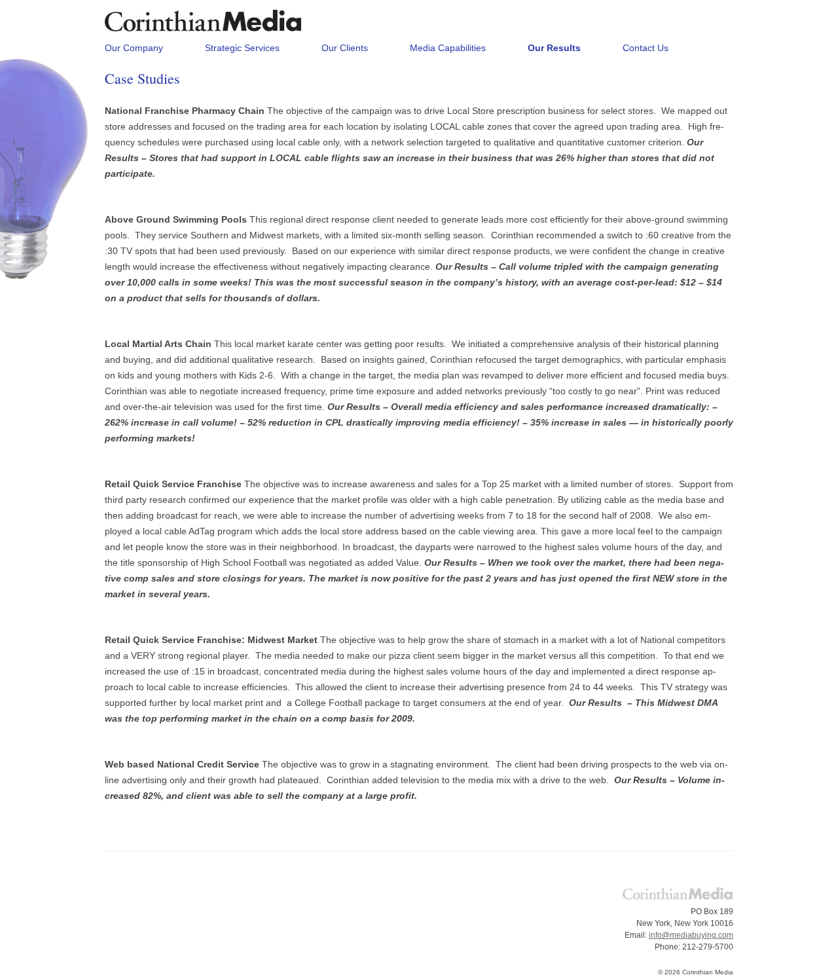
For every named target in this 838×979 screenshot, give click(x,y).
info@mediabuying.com (691, 935)
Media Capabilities (448, 48)
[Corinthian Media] (203, 25)
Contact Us (645, 48)
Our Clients (344, 48)
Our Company (134, 48)
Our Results (554, 48)
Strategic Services (242, 48)
